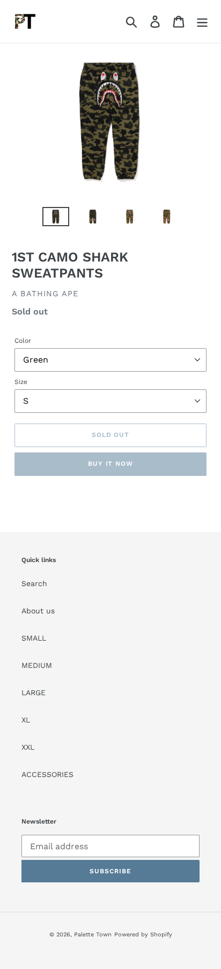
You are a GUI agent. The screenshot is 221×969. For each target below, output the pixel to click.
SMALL (33, 638)
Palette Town (93, 934)
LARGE (33, 692)
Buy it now (111, 463)
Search (34, 583)
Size (20, 382)
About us (38, 610)
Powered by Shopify (143, 934)
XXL (27, 747)
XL (25, 720)
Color (22, 340)
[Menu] (202, 21)
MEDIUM (36, 665)
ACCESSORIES (47, 774)
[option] (56, 218)
